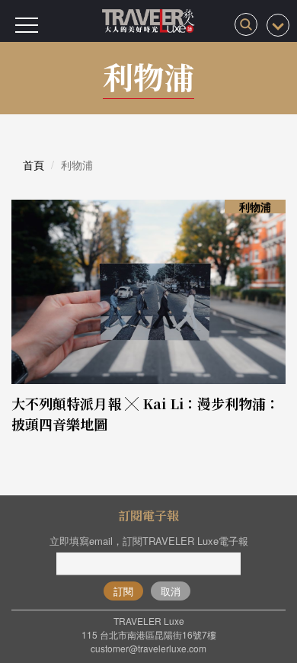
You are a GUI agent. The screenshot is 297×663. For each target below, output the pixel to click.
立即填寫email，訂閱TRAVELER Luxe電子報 (149, 540)
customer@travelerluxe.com (148, 648)
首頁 (33, 164)
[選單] (26, 25)
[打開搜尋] (246, 24)
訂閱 (123, 591)
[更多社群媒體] (278, 25)
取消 (170, 591)
